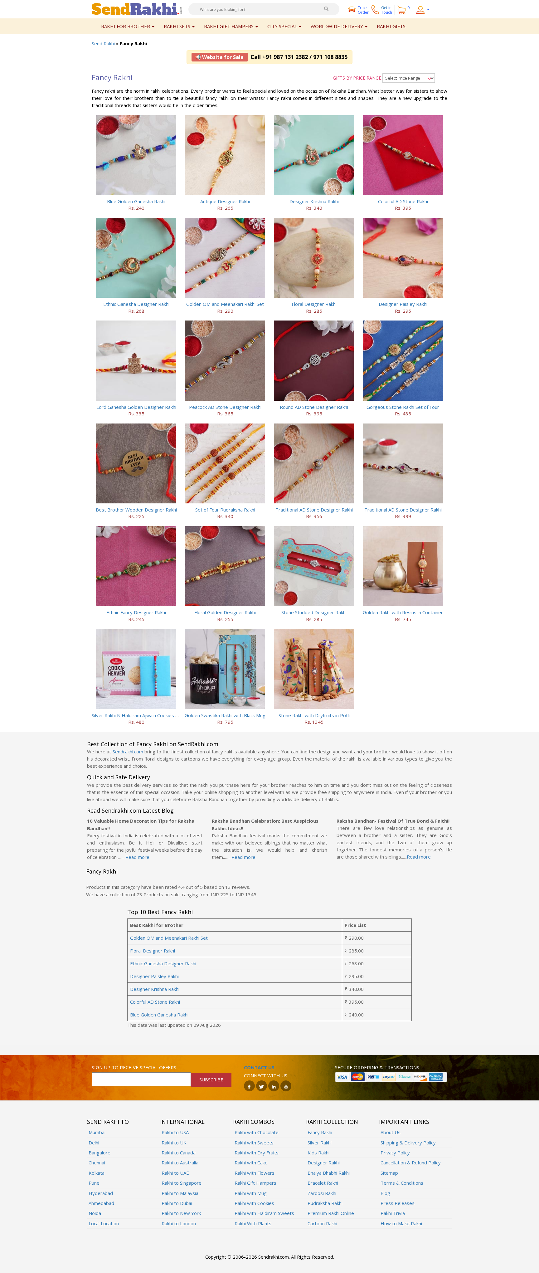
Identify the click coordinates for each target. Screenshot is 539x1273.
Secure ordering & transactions (377, 1067)
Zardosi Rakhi (322, 1193)
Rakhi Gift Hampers (255, 1183)
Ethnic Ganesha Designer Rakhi (136, 304)
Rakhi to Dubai (177, 1203)
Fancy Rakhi (320, 1132)
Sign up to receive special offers (134, 1067)
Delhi (94, 1142)
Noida (95, 1213)
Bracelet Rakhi (323, 1183)
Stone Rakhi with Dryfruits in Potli (314, 715)
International (182, 1121)
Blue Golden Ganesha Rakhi (136, 201)
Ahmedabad (101, 1203)
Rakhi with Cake (251, 1162)
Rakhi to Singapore (182, 1183)
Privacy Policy (395, 1152)
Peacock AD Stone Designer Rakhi (225, 407)
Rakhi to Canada (179, 1152)
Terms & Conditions (402, 1183)
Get (386, 10)
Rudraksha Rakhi (325, 1203)
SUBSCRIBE (211, 1080)
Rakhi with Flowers (254, 1173)
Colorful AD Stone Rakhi (403, 201)
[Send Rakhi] (137, 8)
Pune (94, 1183)
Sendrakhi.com (128, 751)
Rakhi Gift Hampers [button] (229, 26)
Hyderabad (101, 1193)
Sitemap (389, 1173)
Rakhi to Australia (180, 1162)
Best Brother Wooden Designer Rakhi (136, 510)
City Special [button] (282, 26)
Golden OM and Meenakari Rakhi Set (225, 304)
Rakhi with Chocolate (257, 1132)
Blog (385, 1193)
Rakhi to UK (174, 1142)
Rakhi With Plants (253, 1223)
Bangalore (99, 1152)
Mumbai (97, 1132)
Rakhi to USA (175, 1132)
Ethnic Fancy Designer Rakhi (136, 612)
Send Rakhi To (108, 1121)
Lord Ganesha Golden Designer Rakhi (136, 407)
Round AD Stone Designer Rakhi (314, 407)
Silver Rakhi (320, 1142)
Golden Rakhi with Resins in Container (403, 612)
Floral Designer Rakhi (314, 304)
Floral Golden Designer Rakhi (225, 612)
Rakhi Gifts (391, 26)
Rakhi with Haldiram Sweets (264, 1213)
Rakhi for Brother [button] (126, 26)
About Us (391, 1132)
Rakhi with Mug (251, 1193)
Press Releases (398, 1203)
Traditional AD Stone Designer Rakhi (314, 510)
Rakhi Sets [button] (178, 26)
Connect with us (265, 1075)
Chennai (97, 1162)
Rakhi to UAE (175, 1173)
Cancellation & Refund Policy (411, 1162)
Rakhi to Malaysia (180, 1193)
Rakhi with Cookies (254, 1203)
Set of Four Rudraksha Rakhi (225, 510)
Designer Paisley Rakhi (403, 304)
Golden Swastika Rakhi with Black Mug (225, 715)
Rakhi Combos (253, 1121)
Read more (137, 857)
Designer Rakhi (324, 1162)
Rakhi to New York (181, 1213)
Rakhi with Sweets (254, 1142)
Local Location (104, 1223)
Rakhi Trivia (393, 1213)
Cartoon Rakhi (322, 1223)
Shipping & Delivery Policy (408, 1142)
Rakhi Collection (332, 1121)
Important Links (404, 1121)
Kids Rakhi (318, 1152)
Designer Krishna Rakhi (314, 201)
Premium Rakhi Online (331, 1213)
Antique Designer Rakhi (225, 201)
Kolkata (96, 1173)
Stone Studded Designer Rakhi (314, 612)
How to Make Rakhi (401, 1223)
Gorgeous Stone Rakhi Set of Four (403, 407)
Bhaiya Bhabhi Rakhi (329, 1173)
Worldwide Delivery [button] (337, 26)
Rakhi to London (179, 1223)
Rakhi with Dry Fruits (257, 1152)
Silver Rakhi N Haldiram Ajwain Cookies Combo (141, 715)
